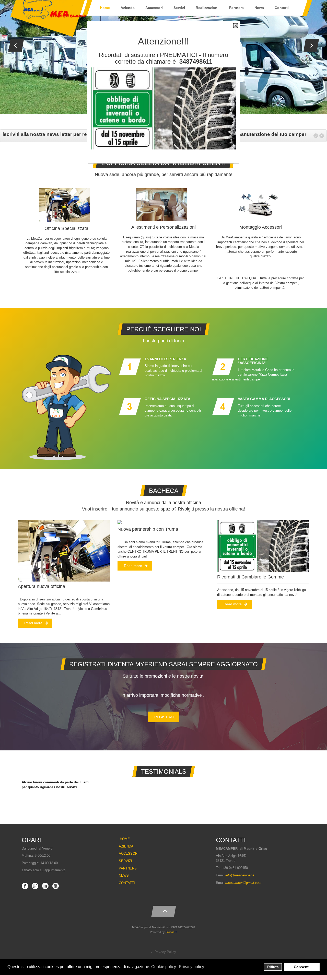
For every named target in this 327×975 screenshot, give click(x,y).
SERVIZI (125, 861)
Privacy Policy (165, 952)
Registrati (165, 717)
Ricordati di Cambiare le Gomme (250, 576)
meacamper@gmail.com (243, 883)
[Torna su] (163, 910)
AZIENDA (126, 846)
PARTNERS (128, 868)
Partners (236, 8)
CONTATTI (127, 883)
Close (235, 25)
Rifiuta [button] (273, 967)
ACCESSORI (128, 853)
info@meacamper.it (239, 875)
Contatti (282, 8)
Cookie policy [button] (163, 967)
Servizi (179, 8)
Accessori (154, 8)
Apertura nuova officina (41, 586)
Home (105, 8)
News (259, 8)
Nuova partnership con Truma (148, 529)
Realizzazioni (207, 8)
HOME (125, 839)
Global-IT (171, 932)
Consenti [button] (302, 967)
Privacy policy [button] (191, 967)
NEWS (124, 875)
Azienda (128, 8)
